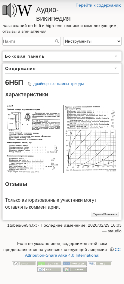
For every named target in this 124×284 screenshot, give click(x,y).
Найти (57, 41)
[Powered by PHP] (75, 263)
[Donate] (49, 263)
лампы (63, 83)
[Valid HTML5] (100, 263)
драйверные (44, 83)
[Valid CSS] (49, 269)
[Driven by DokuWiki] (75, 269)
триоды (77, 83)
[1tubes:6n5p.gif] (62, 138)
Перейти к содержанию (99, 5)
